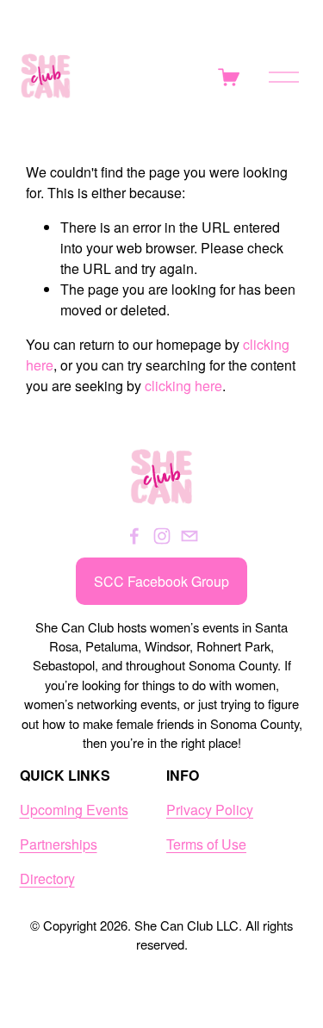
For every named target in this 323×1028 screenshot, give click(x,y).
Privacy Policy (209, 809)
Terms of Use (206, 844)
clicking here (183, 386)
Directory (47, 878)
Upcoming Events (74, 809)
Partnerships (58, 844)
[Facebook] (134, 536)
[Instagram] (162, 536)
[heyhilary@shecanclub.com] (189, 536)
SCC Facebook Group (161, 581)
